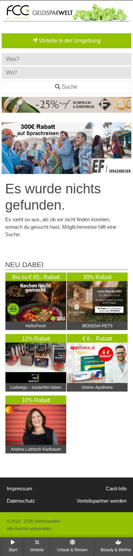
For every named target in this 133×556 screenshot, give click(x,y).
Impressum (19, 488)
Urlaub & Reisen (72, 550)
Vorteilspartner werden (102, 501)
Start (13, 550)
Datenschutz (21, 501)
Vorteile (37, 550)
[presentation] (8, 148)
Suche (69, 87)
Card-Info (116, 488)
